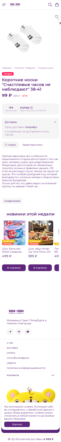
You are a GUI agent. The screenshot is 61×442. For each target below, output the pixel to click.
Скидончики (45, 67)
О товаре (10, 144)
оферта (11, 362)
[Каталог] (4, 5)
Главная (6, 67)
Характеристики (32, 144)
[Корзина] (57, 5)
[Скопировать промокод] (31, 107)
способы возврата (18, 357)
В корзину (14, 267)
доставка (12, 347)
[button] (12, 201)
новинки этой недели (31, 214)
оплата (11, 352)
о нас (10, 342)
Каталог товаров (25, 67)
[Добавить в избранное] (56, 16)
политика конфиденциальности (26, 368)
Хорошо (17, 424)
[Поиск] (50, 5)
